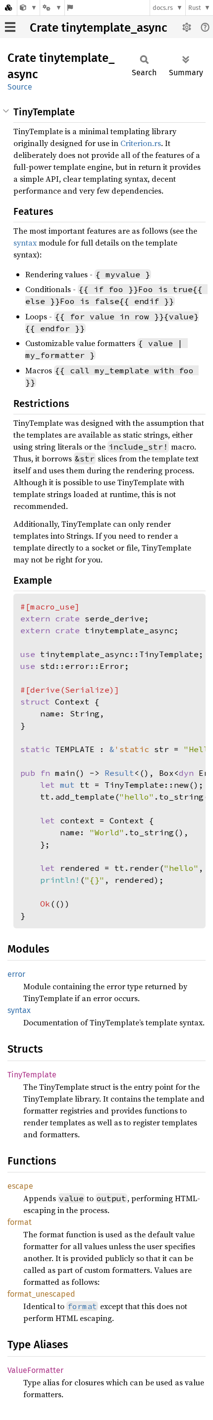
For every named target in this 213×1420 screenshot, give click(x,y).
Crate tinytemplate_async (98, 28)
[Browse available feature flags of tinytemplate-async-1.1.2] (70, 7)
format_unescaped (41, 1294)
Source (19, 87)
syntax (25, 242)
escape (20, 1186)
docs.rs (163, 7)
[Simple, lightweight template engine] (28, 7)
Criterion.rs (140, 143)
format (19, 1222)
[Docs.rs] (8, 7)
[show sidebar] (10, 27)
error (16, 974)
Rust (194, 7)
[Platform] (52, 7)
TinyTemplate (31, 1074)
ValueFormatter (35, 1370)
